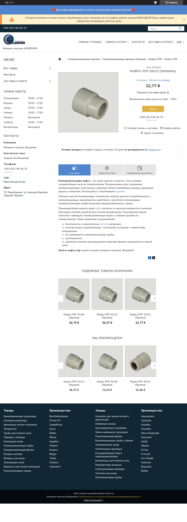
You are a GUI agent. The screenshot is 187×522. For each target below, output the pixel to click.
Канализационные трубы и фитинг (114, 440)
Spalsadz (146, 420)
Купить (153, 109)
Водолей (146, 466)
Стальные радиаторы (15, 420)
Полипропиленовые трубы (18, 445)
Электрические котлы (107, 444)
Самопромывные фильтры (110, 469)
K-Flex (144, 449)
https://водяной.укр (14, 181)
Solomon (146, 462)
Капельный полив (13, 441)
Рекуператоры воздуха (108, 464)
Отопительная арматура (108, 449)
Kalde (144, 441)
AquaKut (53, 441)
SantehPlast (55, 424)
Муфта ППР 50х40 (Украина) (74, 316)
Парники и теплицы (14, 437)
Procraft (145, 454)
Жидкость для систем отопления (22, 466)
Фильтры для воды (14, 458)
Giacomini (146, 437)
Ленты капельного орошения (111, 432)
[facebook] (149, 258)
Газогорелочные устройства (110, 428)
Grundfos (146, 428)
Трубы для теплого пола (17, 433)
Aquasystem (147, 416)
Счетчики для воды (106, 473)
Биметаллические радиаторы (20, 416)
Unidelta (145, 424)
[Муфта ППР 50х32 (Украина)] (140, 294)
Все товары (10, 68)
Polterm (53, 445)
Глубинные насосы (105, 423)
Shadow (53, 462)
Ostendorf (55, 466)
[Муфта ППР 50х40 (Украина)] (73, 294)
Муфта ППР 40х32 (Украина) (140, 383)
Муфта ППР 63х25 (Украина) (107, 316)
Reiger (53, 454)
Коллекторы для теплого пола (112, 460)
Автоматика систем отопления (20, 424)
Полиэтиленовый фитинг (109, 436)
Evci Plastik (147, 458)
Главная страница (90, 42)
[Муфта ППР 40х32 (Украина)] (140, 361)
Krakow (53, 449)
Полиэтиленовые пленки (17, 470)
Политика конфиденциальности (123, 496)
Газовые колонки (13, 454)
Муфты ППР (155, 59)
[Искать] (180, 28)
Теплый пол (10, 428)
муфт (98, 208)
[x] (153, 258)
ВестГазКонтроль (58, 416)
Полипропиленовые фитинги (84, 59)
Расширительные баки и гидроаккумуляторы (108, 454)
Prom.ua (109, 493)
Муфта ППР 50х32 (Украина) (140, 316)
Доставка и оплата (160, 42)
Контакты (138, 42)
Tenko (52, 458)
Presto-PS (54, 420)
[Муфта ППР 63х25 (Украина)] (107, 294)
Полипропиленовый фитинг (19, 449)
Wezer (53, 437)
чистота (104, 224)
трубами (120, 191)
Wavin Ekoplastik (150, 433)
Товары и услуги (115, 42)
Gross (52, 428)
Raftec (52, 433)
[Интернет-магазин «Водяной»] (14, 39)
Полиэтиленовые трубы (108, 477)
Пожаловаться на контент (92, 496)
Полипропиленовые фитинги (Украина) (124, 59)
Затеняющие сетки (14, 462)
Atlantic (145, 445)
